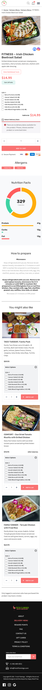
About (21, 616)
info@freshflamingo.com (19, 668)
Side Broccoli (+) (12, 107)
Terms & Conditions (21, 646)
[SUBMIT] (33, 656)
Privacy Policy (21, 642)
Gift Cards (21, 638)
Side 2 (4, 92)
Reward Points (21, 625)
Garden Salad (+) (12, 102)
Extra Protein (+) (12, 95)
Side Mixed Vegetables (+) (15, 109)
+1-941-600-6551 (16, 664)
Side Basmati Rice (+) (13, 104)
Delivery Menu (14, 10)
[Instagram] (38, 49)
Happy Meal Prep (33, 679)
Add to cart (21, 148)
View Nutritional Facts (11, 72)
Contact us (21, 633)
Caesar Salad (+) (12, 97)
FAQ (21, 629)
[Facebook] (34, 49)
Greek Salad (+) (11, 100)
